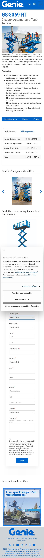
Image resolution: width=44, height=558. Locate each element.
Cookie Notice (32, 538)
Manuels (25, 119)
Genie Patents (21, 541)
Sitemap (18, 538)
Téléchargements (27, 131)
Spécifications (10, 131)
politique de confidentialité (26, 272)
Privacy (24, 538)
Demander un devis (11, 119)
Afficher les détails (29, 286)
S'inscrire (36, 119)
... (22, 507)
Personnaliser (20, 299)
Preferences (11, 538)
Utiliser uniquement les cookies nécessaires (22, 306)
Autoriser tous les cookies (22, 293)
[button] (3, 191)
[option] (22, 191)
